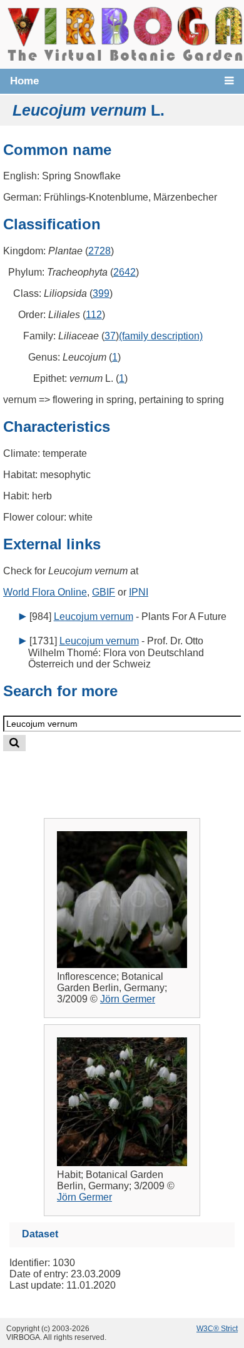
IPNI (138, 592)
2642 (124, 272)
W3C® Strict (217, 1328)
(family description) (161, 336)
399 (101, 293)
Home (24, 81)
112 (94, 314)
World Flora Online (45, 592)
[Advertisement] (134, 774)
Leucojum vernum (93, 616)
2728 (99, 251)
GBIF (103, 592)
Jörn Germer (127, 999)
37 (110, 336)
